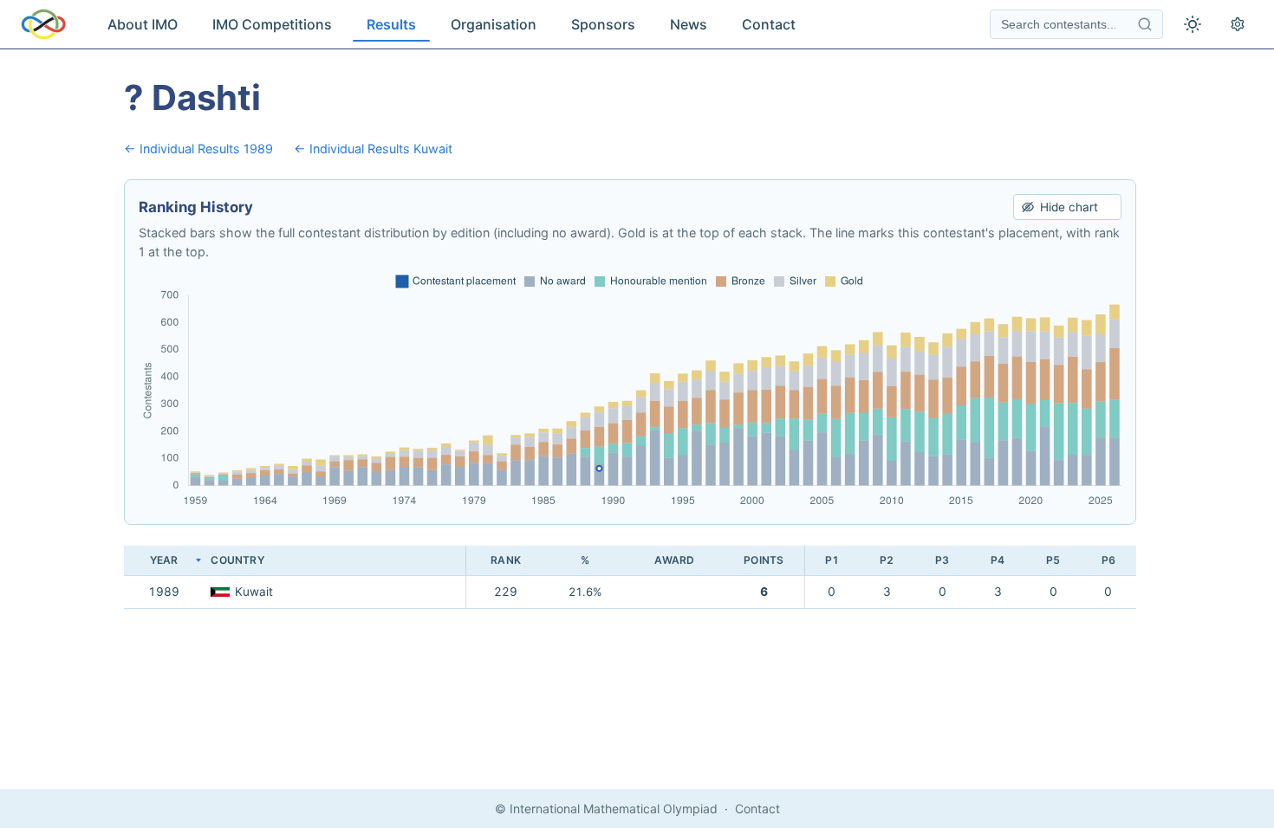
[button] (334, 561)
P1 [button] (832, 559)
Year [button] (164, 559)
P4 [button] (997, 559)
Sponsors (603, 24)
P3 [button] (942, 559)
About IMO (142, 24)
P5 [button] (1053, 559)
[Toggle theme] (1192, 24)
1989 (163, 591)
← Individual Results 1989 (198, 148)
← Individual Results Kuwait (373, 148)
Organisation (493, 24)
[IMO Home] (43, 24)
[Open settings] (1237, 24)
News (688, 24)
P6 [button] (1108, 559)
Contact (769, 24)
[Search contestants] (1145, 24)
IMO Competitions (272, 24)
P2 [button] (887, 559)
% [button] (585, 559)
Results (391, 24)
